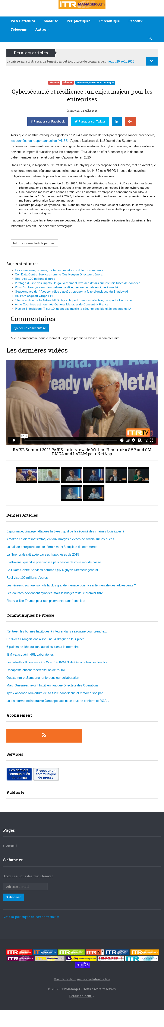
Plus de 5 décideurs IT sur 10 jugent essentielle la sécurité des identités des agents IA (73, 308)
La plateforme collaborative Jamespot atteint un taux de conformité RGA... (57, 701)
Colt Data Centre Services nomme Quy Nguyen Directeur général (59, 274)
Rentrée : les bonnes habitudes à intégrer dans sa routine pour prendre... (56, 631)
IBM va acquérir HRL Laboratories (30, 654)
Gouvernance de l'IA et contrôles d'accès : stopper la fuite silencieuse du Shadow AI (71, 291)
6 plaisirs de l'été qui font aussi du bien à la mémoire (42, 647)
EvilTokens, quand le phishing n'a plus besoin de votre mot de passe (53, 562)
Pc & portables (23, 21)
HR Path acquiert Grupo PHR (34, 295)
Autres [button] (41, 29)
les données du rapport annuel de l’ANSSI (40, 140)
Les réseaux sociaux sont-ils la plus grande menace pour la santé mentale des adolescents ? (71, 585)
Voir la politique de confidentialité (31, 917)
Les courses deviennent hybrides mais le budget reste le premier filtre (54, 593)
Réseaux (135, 21)
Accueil (11, 846)
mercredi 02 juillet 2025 (83, 110)
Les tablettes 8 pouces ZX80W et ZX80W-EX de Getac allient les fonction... (58, 662)
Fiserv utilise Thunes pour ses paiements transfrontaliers (45, 600)
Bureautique (109, 21)
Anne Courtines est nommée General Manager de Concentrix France (61, 304)
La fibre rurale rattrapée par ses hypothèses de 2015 (42, 554)
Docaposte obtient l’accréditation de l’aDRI (35, 670)
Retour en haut (80, 996)
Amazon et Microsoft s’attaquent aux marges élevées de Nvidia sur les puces (60, 539)
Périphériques (79, 21)
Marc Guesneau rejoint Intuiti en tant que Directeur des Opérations (52, 685)
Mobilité (51, 21)
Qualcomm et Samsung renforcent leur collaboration (42, 677)
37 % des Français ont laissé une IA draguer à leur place (45, 639)
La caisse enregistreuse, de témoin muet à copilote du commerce (59, 270)
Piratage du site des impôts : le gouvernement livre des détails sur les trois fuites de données (77, 283)
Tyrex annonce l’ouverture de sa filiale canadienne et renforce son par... (55, 693)
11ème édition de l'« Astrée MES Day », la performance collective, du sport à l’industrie (73, 300)
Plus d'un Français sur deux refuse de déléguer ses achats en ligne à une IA (66, 287)
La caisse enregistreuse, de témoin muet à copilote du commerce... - (70, 61)
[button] (150, 38)
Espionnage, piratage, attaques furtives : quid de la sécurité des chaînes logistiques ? (65, 531)
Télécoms (19, 29)
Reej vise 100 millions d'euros (35, 278)
